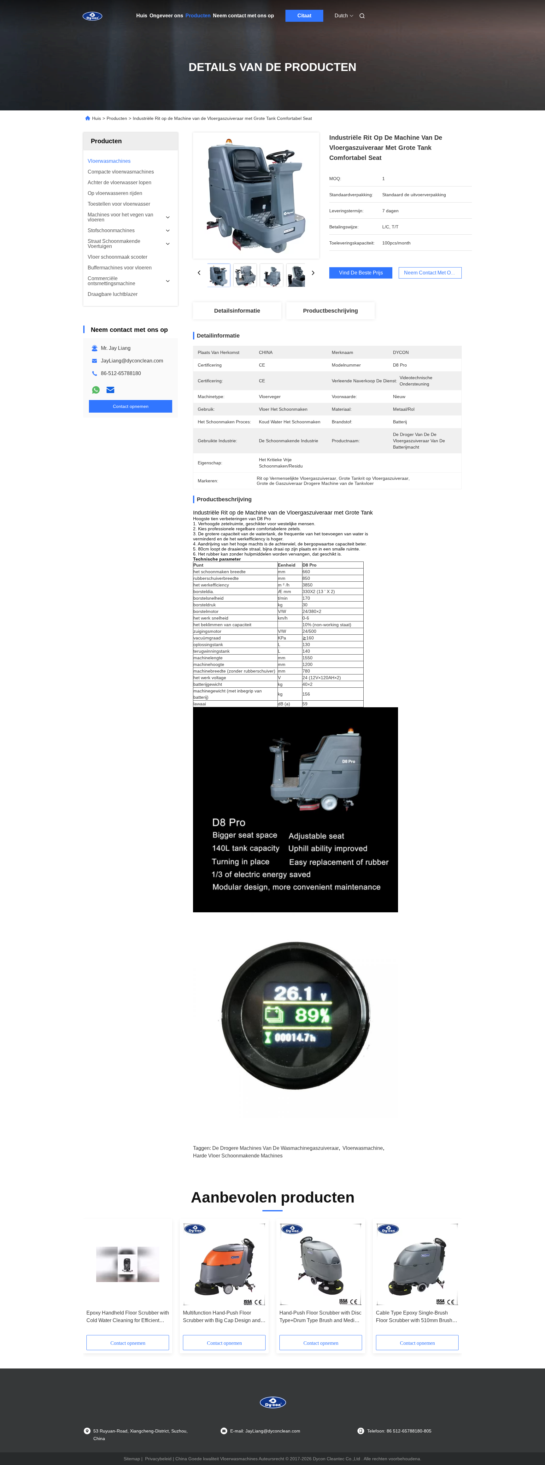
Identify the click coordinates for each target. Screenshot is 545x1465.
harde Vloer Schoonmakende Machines (238, 1155)
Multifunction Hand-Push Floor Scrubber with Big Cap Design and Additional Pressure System (222, 1317)
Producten (198, 15)
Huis (141, 15)
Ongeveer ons (166, 15)
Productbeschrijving (330, 311)
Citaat (304, 15)
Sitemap (132, 1458)
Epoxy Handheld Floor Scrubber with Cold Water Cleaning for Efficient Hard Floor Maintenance (127, 1317)
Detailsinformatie (237, 311)
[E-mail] (110, 390)
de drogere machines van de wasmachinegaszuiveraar (275, 1148)
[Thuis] (92, 15)
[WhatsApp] (96, 390)
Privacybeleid (158, 1458)
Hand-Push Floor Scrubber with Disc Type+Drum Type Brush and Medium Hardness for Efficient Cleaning (320, 1317)
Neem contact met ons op (243, 15)
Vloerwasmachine (363, 1148)
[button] (94, 1279)
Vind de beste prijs (361, 272)
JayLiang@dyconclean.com (132, 360)
